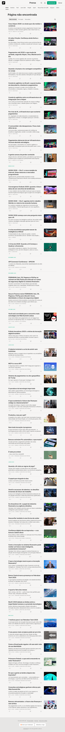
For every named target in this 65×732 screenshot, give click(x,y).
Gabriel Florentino (20, 369)
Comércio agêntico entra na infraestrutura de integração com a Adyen (24, 98)
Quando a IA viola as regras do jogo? (21, 466)
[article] (32, 28)
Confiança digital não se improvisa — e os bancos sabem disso (23, 531)
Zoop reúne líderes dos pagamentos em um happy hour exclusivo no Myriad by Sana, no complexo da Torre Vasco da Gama (25, 318)
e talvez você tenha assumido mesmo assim (20, 481)
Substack (25, 728)
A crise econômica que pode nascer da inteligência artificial (22, 231)
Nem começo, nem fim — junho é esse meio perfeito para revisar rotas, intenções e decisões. (24, 592)
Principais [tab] (20, 19)
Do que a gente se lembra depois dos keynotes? (21, 674)
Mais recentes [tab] (13, 19)
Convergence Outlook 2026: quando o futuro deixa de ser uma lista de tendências (24, 188)
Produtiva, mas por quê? (17, 415)
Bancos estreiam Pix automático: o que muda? (25, 439)
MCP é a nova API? (15, 363)
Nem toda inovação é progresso (20, 427)
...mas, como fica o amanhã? (16, 454)
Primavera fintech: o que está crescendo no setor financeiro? (24, 660)
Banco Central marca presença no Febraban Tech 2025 (24, 576)
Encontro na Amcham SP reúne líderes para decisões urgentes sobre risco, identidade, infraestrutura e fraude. (23, 284)
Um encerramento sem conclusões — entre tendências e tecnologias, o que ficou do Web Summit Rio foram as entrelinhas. (23, 678)
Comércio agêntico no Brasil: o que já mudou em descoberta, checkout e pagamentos (24, 84)
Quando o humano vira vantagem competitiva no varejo (25, 70)
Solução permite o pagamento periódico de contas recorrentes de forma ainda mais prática (22, 442)
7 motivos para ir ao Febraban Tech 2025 (23, 620)
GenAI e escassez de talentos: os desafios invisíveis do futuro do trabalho (23, 491)
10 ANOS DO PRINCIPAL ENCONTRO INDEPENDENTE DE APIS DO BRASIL (25, 264)
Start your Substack (27, 724)
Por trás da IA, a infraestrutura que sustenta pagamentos (24, 113)
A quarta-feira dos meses (17, 590)
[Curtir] (9, 34)
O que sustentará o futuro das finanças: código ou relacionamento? (22, 402)
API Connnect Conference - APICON (21, 262)
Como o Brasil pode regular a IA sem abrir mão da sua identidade (25, 645)
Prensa (14, 237)
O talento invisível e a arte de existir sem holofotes (23, 350)
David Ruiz (15, 45)
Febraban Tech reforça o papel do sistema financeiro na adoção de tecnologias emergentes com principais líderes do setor (24, 551)
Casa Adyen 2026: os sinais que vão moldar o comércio (25, 25)
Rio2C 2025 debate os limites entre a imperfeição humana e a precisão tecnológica (25, 603)
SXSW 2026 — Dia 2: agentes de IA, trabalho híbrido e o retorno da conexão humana (24, 202)
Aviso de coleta (43, 720)
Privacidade (30, 720)
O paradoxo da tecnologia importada (21, 388)
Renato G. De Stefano (18, 31)
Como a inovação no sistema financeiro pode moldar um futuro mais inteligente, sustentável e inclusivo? (24, 547)
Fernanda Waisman (20, 357)
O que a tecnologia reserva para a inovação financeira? (24, 562)
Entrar (60, 3)
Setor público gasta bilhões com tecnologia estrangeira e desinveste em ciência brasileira (23, 391)
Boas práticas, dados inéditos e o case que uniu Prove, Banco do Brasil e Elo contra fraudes (25, 535)
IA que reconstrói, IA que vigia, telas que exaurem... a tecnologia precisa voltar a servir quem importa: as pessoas (24, 430)
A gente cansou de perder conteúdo (21, 155)
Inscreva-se (51, 3)
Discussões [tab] (27, 19)
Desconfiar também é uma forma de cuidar (23, 518)
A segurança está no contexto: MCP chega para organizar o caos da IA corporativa (24, 366)
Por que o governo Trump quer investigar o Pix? (21, 380)
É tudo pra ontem (14, 452)
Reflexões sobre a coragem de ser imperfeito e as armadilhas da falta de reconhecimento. (25, 354)
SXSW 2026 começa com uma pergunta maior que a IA (25, 216)
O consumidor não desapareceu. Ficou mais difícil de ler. (24, 127)
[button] (7, 8)
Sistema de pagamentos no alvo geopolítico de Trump (24, 377)
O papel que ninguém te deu (18, 478)
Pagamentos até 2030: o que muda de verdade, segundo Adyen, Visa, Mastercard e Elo (24, 54)
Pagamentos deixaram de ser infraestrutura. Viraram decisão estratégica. (24, 141)
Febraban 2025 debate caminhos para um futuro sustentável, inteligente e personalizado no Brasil (25, 509)
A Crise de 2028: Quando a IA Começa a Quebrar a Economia (22, 245)
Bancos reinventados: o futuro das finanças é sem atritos (25, 702)
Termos (36, 720)
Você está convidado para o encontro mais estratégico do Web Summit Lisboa (23, 315)
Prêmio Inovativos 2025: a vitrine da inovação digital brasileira (25, 332)
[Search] (41, 2)
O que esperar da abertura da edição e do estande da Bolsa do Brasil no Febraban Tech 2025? (24, 580)
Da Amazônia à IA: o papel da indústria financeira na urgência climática (22, 505)
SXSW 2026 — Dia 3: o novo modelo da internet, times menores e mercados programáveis (22, 172)
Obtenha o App (40, 724)
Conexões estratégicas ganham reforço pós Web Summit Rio (24, 688)
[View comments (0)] (20, 34)
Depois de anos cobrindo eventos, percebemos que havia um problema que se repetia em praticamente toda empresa (25, 157)
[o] (50, 247)
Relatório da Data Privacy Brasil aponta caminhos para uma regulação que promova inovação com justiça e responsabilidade (24, 649)
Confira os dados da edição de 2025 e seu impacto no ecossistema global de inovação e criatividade (23, 692)
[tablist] (19, 19)
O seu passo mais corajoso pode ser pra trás (24, 632)
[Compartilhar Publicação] (44, 2)
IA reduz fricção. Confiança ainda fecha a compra (23, 39)
